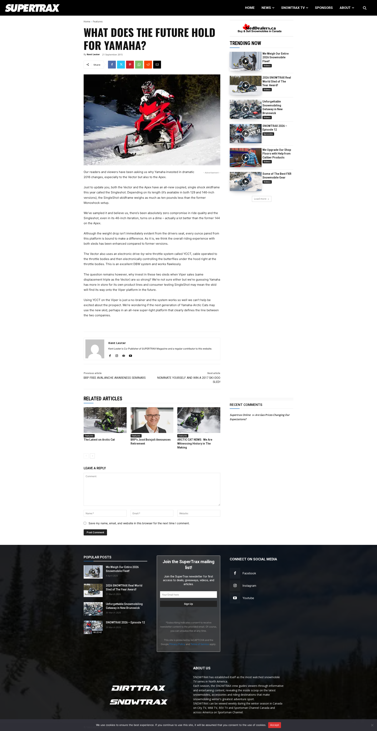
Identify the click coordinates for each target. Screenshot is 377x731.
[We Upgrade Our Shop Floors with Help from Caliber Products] (246, 157)
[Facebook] (112, 65)
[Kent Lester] (94, 348)
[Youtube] (235, 598)
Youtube (248, 598)
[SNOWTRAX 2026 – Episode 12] (246, 133)
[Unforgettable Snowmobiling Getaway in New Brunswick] (246, 109)
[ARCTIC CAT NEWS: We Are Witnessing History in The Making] (198, 420)
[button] (364, 8)
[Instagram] (235, 585)
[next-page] (92, 455)
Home (87, 21)
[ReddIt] (148, 65)
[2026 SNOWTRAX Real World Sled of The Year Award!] (246, 85)
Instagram (249, 585)
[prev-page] (86, 455)
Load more (260, 198)
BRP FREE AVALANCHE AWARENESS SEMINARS (115, 378)
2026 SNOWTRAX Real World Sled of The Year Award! (277, 81)
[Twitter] (121, 65)
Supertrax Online (240, 415)
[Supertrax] (39, 8)
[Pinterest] (130, 65)
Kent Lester (93, 54)
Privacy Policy (177, 644)
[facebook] (109, 354)
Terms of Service (199, 644)
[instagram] (116, 354)
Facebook (249, 573)
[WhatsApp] (139, 65)
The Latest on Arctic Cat (99, 439)
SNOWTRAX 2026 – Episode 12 (125, 622)
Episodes (268, 134)
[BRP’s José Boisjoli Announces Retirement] (152, 420)
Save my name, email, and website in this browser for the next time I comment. (139, 523)
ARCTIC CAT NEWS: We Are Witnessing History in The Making (194, 443)
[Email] (157, 65)
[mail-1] (123, 354)
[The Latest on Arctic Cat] (105, 420)
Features (98, 21)
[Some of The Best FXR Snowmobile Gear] (246, 181)
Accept (274, 724)
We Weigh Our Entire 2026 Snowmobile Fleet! (276, 57)
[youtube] (130, 354)
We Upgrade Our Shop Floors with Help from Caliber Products (277, 153)
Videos (267, 65)
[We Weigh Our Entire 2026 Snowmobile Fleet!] (246, 61)
